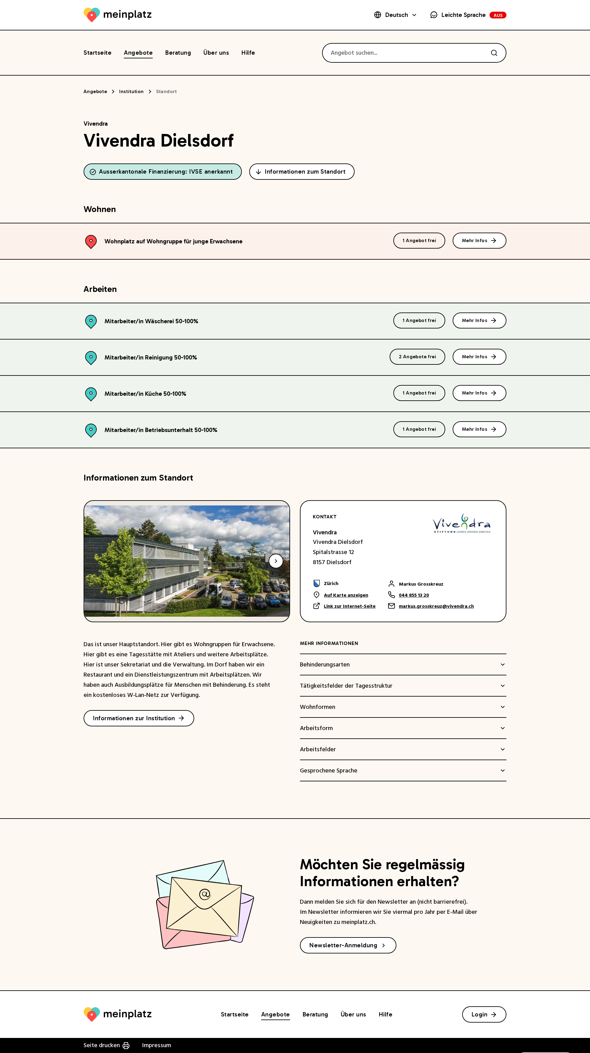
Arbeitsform (316, 728)
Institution (131, 91)
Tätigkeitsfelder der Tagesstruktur (346, 686)
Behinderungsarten (325, 664)
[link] (344, 583)
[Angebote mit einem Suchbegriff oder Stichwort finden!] (494, 53)
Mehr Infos (474, 240)
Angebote (95, 91)
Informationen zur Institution (134, 718)
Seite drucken (102, 1045)
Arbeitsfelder (318, 749)
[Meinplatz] (117, 15)
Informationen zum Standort (305, 171)
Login (479, 1014)
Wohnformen (317, 707)
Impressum (156, 1045)
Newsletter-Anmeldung (343, 945)
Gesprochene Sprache (328, 770)
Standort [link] (166, 91)
